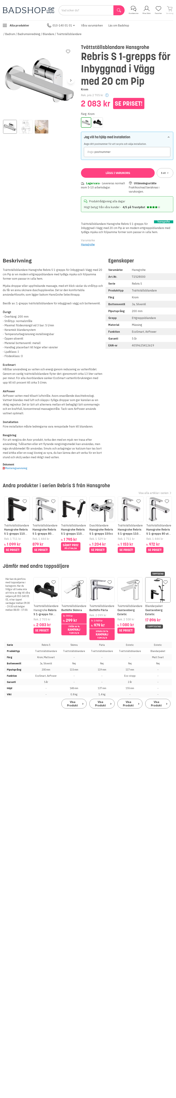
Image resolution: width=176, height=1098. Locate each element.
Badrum (10, 34)
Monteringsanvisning (16, 468)
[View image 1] (10, 127)
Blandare (48, 34)
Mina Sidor (146, 13)
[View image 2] (26, 127)
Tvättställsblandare (69, 34)
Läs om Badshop (118, 25)
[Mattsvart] (98, 122)
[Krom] (86, 122)
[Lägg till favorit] (68, 51)
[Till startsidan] (28, 10)
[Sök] (119, 10)
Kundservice (133, 13)
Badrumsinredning (29, 34)
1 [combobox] (163, 172)
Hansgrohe (88, 244)
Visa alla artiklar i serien (153, 493)
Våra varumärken (92, 25)
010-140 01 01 (62, 25)
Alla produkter (19, 25)
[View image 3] (41, 127)
